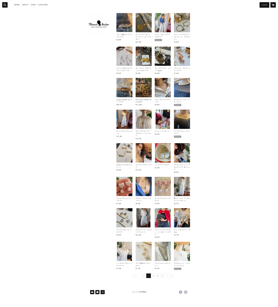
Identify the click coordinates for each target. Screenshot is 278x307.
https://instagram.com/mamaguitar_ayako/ (185, 292)
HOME (17, 5)
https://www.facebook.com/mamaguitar (180, 292)
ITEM (33, 5)
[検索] (5, 5)
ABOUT (25, 5)
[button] (264, 5)
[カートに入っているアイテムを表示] (273, 5)
